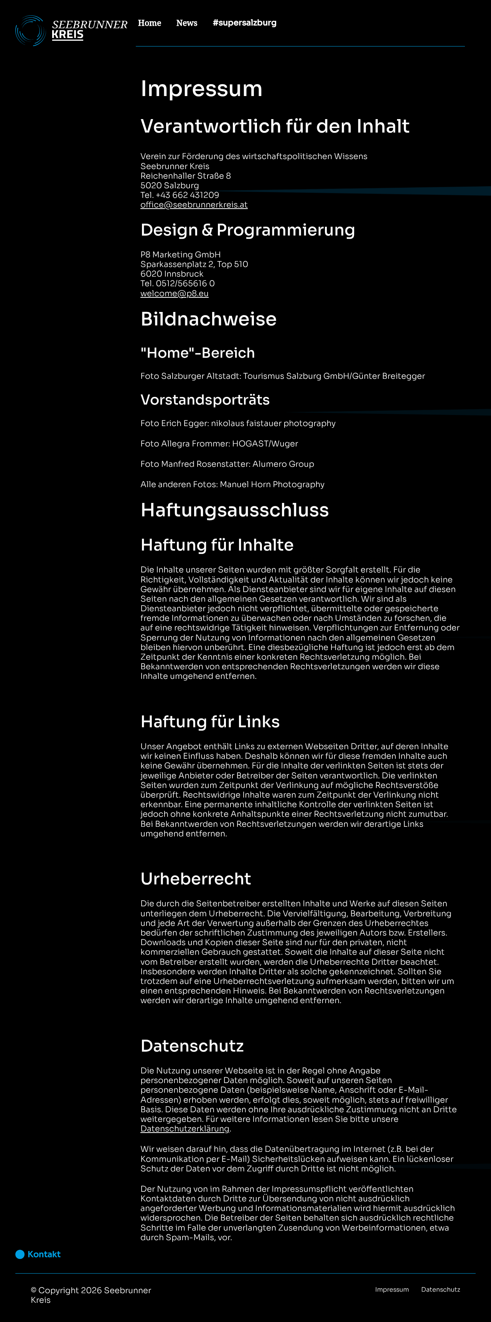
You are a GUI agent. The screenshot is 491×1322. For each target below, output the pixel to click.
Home (149, 22)
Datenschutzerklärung (184, 1129)
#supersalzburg (245, 23)
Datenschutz (440, 1290)
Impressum (392, 1290)
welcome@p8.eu (174, 294)
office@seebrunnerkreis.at (194, 205)
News (187, 22)
